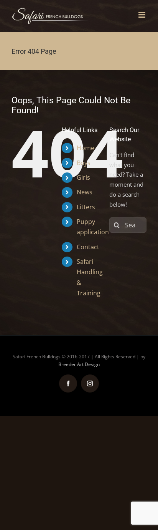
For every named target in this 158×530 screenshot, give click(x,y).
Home (85, 148)
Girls (83, 177)
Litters (86, 207)
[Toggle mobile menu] (142, 15)
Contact (88, 247)
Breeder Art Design (79, 364)
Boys (84, 163)
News (84, 192)
